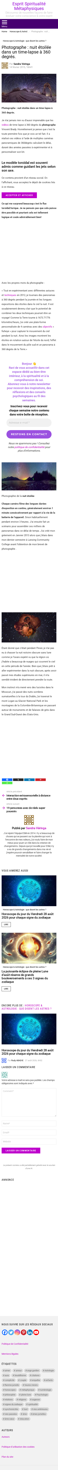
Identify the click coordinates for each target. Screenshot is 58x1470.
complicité (9, 1380)
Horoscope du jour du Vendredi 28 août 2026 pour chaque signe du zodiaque (27, 915)
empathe (36, 1380)
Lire (6, 924)
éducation (24, 1419)
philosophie (10, 1394)
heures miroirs (31, 1385)
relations (9, 1399)
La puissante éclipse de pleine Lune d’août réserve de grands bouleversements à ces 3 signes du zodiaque (25, 976)
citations (35, 1375)
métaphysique (27, 1390)
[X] (18, 779)
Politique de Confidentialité (15, 1344)
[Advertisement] (29, 1214)
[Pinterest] (40, 779)
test (26, 1409)
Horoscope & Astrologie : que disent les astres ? (24, 909)
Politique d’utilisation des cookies (18, 1447)
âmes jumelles (39, 1414)
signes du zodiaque (13, 1404)
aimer (7, 1370)
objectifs (47, 326)
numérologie (45, 1390)
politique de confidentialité (29, 447)
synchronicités (11, 1409)
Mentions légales (10, 1354)
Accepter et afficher (19, 195)
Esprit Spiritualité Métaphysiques (29, 6)
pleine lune (26, 1394)
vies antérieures (40, 1409)
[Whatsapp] (7, 783)
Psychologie (42, 1394)
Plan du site (7, 1457)
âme (25, 1414)
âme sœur (9, 1419)
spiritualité (33, 1404)
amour (19, 1370)
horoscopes (10, 1390)
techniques (10, 295)
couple (23, 1380)
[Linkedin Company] (30, 1332)
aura (7, 1375)
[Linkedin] (29, 779)
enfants (49, 1380)
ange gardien (33, 1370)
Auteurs (6, 1437)
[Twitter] (11, 1332)
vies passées (11, 1414)
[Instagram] (17, 1332)
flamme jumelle (12, 1385)
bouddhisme (20, 1375)
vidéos (5, 124)
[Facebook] (7, 779)
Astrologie (49, 1370)
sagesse (36, 1399)
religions (22, 1399)
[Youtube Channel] (36, 1332)
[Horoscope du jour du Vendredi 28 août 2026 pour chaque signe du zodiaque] (29, 890)
